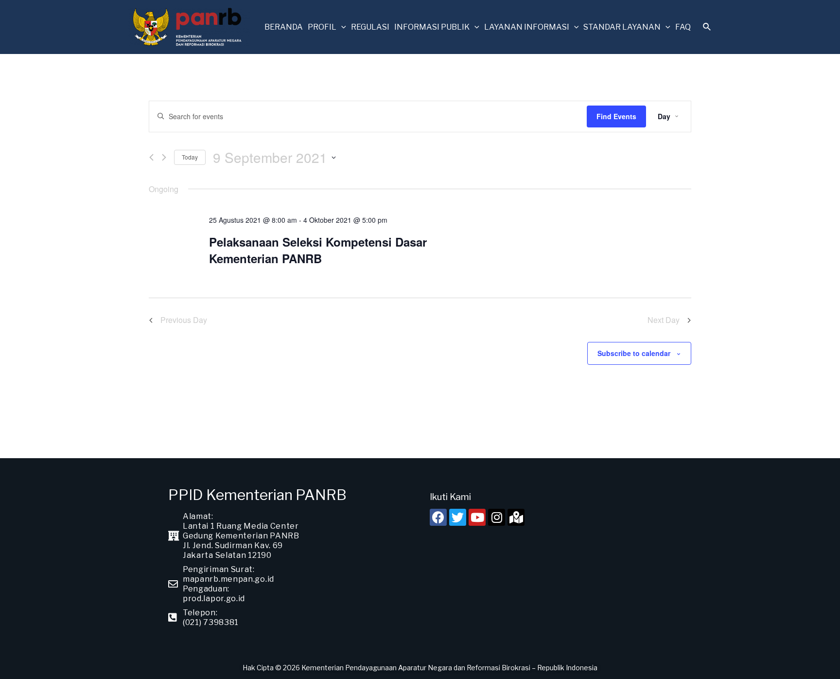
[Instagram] (496, 517)
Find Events (616, 116)
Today (190, 157)
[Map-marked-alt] (516, 517)
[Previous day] (151, 157)
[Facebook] (438, 517)
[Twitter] (457, 517)
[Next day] (164, 157)
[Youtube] (477, 517)
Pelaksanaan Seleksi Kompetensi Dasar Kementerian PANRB (318, 250)
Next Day (664, 319)
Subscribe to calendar (633, 353)
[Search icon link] (707, 28)
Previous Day (183, 319)
